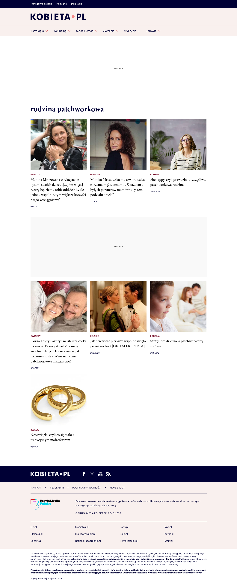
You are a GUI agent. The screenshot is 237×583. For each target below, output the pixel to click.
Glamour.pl (37, 534)
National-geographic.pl (88, 541)
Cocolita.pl (36, 541)
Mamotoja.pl (82, 527)
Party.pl (124, 527)
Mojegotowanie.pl (85, 534)
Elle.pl (34, 527)
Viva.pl (168, 527)
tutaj (60, 578)
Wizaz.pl (168, 534)
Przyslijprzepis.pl (129, 541)
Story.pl (168, 541)
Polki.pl (124, 534)
